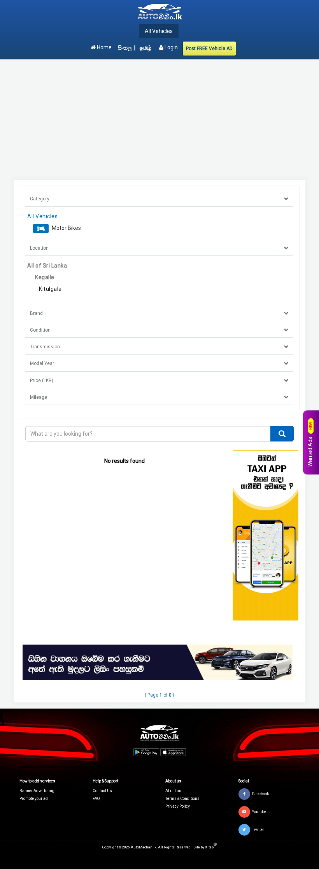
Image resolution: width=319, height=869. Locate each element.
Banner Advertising (36, 791)
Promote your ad (33, 798)
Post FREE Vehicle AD (209, 48)
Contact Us (102, 791)
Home (104, 47)
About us (173, 791)
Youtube (259, 811)
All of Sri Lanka (47, 265)
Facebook (260, 793)
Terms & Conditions (182, 798)
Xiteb (211, 847)
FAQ (96, 798)
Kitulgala (50, 289)
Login (170, 47)
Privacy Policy (177, 806)
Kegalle (44, 277)
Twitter (258, 829)
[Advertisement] (159, 119)
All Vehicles (159, 31)
